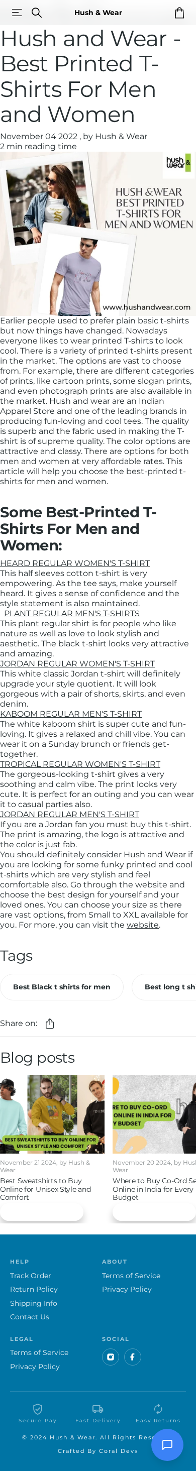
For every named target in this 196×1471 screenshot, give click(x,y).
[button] (50, 1024)
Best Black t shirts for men (62, 986)
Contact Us (29, 1317)
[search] (37, 13)
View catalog (18, 13)
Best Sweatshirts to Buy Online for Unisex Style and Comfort (45, 1189)
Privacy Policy (127, 1289)
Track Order (30, 1276)
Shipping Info (33, 1303)
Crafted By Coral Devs (98, 1450)
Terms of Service (131, 1276)
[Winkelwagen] (179, 13)
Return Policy (34, 1289)
